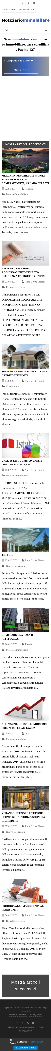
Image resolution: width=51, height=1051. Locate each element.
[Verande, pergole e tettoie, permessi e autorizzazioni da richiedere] (25, 798)
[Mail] (34, 3)
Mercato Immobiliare (16, 194)
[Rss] (28, 3)
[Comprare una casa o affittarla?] (25, 620)
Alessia (28, 644)
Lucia (27, 733)
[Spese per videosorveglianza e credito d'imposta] (25, 356)
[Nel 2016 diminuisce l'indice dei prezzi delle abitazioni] (25, 709)
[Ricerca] (6, 29)
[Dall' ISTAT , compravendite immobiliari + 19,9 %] (25, 445)
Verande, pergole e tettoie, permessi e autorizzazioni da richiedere (23, 817)
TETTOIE (7, 554)
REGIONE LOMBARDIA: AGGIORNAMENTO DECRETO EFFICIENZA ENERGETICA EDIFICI (24, 272)
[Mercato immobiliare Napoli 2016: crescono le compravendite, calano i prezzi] (25, 160)
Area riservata (26, 9)
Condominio (12, 386)
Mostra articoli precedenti (25, 144)
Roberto (29, 188)
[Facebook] (17, 3)
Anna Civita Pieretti (35, 281)
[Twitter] (23, 3)
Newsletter (9, 9)
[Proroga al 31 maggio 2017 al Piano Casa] (25, 891)
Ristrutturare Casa (15, 287)
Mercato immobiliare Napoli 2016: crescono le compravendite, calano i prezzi (25, 179)
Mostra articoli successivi (25, 985)
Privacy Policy (35, 1015)
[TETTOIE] (25, 540)
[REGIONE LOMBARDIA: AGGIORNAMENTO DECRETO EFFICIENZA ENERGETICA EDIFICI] (25, 253)
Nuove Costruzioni (15, 565)
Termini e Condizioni (18, 1015)
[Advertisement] (25, 108)
